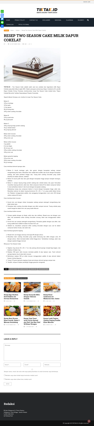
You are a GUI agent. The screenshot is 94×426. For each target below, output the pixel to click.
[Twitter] (2, 19)
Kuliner (6, 30)
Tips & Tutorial (23, 24)
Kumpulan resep (24, 269)
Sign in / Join (86, 1)
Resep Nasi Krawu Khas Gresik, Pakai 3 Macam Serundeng (11, 320)
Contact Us (33, 20)
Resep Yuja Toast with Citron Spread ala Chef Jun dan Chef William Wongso (32, 321)
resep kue (33, 269)
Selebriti (81, 20)
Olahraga (69, 20)
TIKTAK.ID (75, 423)
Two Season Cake (43, 269)
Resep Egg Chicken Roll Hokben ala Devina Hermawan (11, 297)
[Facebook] (2, 15)
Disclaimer (46, 20)
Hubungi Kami (9, 416)
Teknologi (9, 24)
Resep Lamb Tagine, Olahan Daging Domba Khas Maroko (51, 320)
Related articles (9, 278)
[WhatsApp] (2, 11)
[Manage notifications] (89, 421)
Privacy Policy (20, 20)
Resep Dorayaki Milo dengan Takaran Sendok (32, 297)
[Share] (2, 26)
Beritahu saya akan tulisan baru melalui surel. (18, 379)
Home (8, 20)
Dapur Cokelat (14, 269)
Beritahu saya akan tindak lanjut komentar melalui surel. (21, 375)
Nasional (58, 20)
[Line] (2, 22)
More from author (21, 278)
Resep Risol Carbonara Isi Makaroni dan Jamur (51, 297)
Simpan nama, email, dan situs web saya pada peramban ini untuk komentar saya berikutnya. (31, 371)
